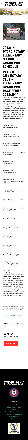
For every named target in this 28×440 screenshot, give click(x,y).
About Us (14, 404)
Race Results (14, 416)
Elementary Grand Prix (13, 324)
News (14, 409)
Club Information (14, 407)
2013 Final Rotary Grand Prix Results (13, 315)
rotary (4, 326)
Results (22, 324)
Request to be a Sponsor (14, 411)
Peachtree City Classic (14, 414)
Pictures (14, 418)
